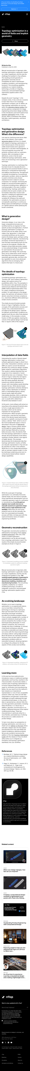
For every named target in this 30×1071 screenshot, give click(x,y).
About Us (20, 1060)
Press (21, 1048)
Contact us (20, 1063)
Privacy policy (5, 1048)
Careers (19, 1057)
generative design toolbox (16, 107)
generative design (7, 141)
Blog (3, 27)
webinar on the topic (17, 726)
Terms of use (16, 1048)
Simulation (4, 1060)
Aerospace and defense (7, 1063)
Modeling (4, 1057)
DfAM (19, 1054)
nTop (3, 1054)
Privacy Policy (17, 1014)
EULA (10, 1048)
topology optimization (8, 114)
